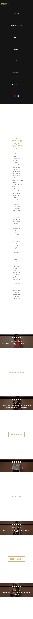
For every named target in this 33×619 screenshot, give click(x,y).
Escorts (16, 14)
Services (16, 37)
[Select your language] (15, 96)
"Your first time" (16, 25)
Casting (16, 49)
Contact (16, 72)
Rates (17, 61)
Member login (16, 84)
